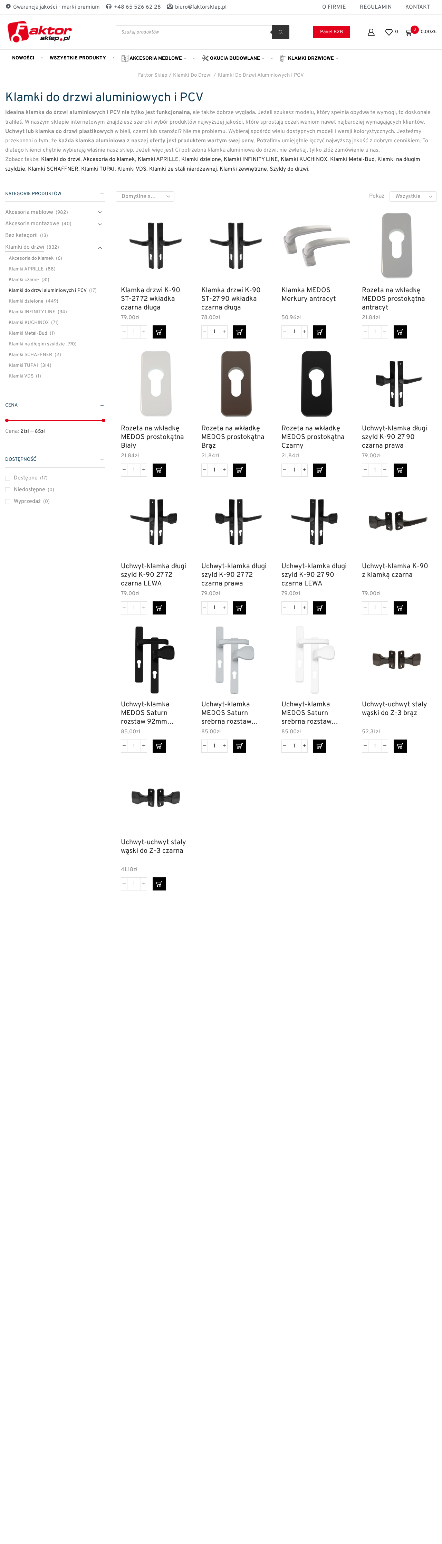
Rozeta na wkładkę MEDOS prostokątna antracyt (393, 299)
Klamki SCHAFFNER (53, 169)
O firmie (334, 7)
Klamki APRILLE (158, 159)
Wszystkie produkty (78, 58)
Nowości (23, 58)
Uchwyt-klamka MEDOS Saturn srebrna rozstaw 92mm (226, 713)
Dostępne (31, 478)
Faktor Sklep (152, 75)
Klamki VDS (131, 169)
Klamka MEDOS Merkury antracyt (308, 295)
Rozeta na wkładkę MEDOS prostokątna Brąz (233, 437)
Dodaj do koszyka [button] (177, 251)
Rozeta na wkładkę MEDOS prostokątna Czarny (313, 437)
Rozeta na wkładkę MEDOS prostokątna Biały (152, 437)
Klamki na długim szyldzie (37, 344)
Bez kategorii (21, 235)
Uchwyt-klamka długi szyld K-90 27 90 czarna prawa (394, 437)
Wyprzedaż (32, 501)
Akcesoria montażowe (32, 223)
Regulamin (376, 7)
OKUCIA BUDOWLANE (234, 58)
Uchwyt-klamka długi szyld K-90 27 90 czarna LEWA (314, 575)
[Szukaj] (280, 32)
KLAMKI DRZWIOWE (310, 58)
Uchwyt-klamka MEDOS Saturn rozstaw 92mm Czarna (145, 713)
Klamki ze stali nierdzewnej (183, 169)
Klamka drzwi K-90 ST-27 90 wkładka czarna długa (231, 299)
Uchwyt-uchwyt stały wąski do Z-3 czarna (153, 847)
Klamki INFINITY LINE (251, 159)
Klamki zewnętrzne (243, 169)
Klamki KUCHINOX (304, 159)
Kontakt (417, 7)
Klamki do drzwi (192, 75)
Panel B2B (331, 32)
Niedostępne (34, 489)
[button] (159, 332)
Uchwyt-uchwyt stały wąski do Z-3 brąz (394, 709)
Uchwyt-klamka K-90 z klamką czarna (395, 571)
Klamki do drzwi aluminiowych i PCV (261, 75)
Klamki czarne (24, 280)
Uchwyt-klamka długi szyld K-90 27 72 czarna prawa (234, 575)
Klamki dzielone (201, 159)
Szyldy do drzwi (289, 169)
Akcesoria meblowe (155, 58)
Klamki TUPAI (98, 169)
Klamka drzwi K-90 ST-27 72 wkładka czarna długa (150, 299)
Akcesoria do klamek (109, 159)
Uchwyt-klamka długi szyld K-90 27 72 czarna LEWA (153, 575)
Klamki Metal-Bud (352, 159)
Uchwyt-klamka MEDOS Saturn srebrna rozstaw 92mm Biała (306, 713)
